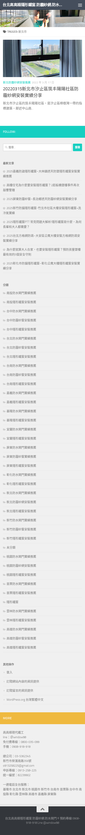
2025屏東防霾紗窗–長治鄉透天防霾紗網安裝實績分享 (42, 199)
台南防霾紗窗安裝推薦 (21, 375)
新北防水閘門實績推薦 (21, 493)
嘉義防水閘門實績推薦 (21, 393)
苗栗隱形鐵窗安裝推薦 (21, 593)
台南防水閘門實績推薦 (21, 366)
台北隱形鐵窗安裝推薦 (21, 356)
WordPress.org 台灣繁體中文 (25, 699)
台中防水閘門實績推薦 (21, 311)
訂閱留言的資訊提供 (20, 690)
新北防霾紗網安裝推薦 (17, 82)
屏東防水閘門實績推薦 (21, 447)
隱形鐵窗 (12, 602)
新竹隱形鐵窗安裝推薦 (21, 538)
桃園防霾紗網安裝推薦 (21, 565)
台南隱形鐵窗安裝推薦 (21, 384)
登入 (9, 672)
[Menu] (80, 5)
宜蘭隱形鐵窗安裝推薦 (21, 438)
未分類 (11, 547)
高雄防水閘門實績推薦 (21, 629)
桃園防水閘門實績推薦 (21, 556)
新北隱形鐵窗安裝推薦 (21, 511)
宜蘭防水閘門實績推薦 (21, 429)
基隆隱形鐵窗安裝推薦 (21, 420)
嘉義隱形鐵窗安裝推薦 (21, 402)
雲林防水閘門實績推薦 (21, 611)
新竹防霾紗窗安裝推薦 (21, 529)
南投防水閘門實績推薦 (21, 293)
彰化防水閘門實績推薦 (21, 475)
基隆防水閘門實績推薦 (21, 411)
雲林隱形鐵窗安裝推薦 (21, 620)
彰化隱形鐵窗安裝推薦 (21, 484)
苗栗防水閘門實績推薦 (21, 584)
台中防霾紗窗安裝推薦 (21, 320)
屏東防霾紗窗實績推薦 (21, 456)
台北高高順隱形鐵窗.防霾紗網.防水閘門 (33, 5)
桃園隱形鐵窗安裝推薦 (21, 575)
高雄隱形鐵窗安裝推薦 (21, 647)
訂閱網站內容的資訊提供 (23, 681)
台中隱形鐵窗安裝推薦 (21, 329)
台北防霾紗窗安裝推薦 (21, 347)
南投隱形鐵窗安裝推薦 (21, 302)
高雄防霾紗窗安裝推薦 (21, 638)
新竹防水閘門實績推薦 (21, 520)
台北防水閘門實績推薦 (21, 338)
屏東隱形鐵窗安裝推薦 (21, 465)
